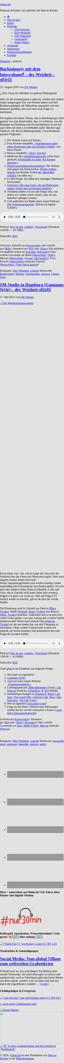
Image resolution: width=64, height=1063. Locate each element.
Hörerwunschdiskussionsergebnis (26, 165)
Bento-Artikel (48, 169)
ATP (46, 690)
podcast (34, 270)
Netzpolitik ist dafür (30, 159)
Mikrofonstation (25, 1058)
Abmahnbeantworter (34, 156)
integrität (23, 744)
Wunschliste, (40, 255)
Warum (11, 172)
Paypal (29, 258)
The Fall (24, 700)
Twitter (4, 611)
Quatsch (11, 175)
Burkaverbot (7, 273)
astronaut (12, 744)
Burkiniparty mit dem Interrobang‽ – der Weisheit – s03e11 (27, 74)
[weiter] (44, 983)
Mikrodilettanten (38, 687)
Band (32, 611)
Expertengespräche (19, 684)
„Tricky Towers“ (36, 153)
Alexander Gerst (36, 703)
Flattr (50, 255)
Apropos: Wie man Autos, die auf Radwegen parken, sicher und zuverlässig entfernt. (32, 187)
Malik (26, 725)
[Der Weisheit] (20, 270)
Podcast (22, 611)
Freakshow (34, 690)
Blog (53, 608)
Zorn (3, 277)
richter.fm (5, 4)
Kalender (31, 251)
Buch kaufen (30, 264)
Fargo (33, 700)
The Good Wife (22, 697)
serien (42, 744)
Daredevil (40, 693)
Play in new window (21, 226)
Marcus (44, 725)
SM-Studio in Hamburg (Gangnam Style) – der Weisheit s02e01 (31, 287)
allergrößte (48, 172)
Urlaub (55, 273)
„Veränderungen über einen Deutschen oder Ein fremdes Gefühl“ (32, 145)
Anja (19, 725)
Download (41, 226)
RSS (15, 236)
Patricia (4, 728)
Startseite (5, 61)
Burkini (19, 273)
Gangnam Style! (16, 677)
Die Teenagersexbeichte (20, 204)
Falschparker (32, 273)
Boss (52, 697)
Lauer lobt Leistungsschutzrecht (34, 711)
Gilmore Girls (40, 697)
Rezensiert (43, 251)
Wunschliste (16, 258)
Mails (8, 248)
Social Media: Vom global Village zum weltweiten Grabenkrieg (30, 961)
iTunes (43, 248)
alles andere (40, 258)
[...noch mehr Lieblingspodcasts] (18, 1003)
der (40, 172)
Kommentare (33, 245)
